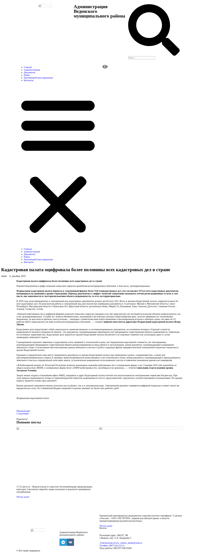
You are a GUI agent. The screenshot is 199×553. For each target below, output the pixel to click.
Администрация (32, 70)
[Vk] (70, 542)
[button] (58, 164)
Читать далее (22, 497)
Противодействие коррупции (38, 77)
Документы (29, 72)
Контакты (29, 80)
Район (27, 75)
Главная (28, 67)
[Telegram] (63, 542)
